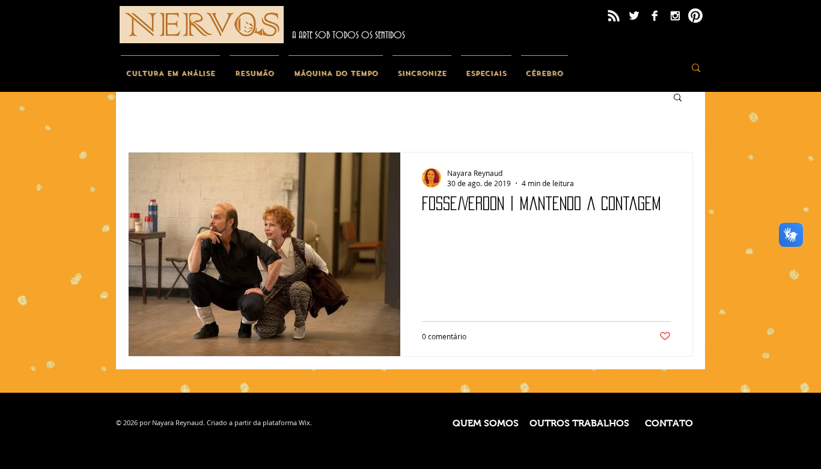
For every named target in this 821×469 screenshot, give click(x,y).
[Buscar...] (696, 67)
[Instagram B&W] (675, 15)
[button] (677, 98)
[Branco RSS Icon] (613, 15)
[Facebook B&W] (654, 15)
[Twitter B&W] (634, 15)
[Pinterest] (695, 15)
